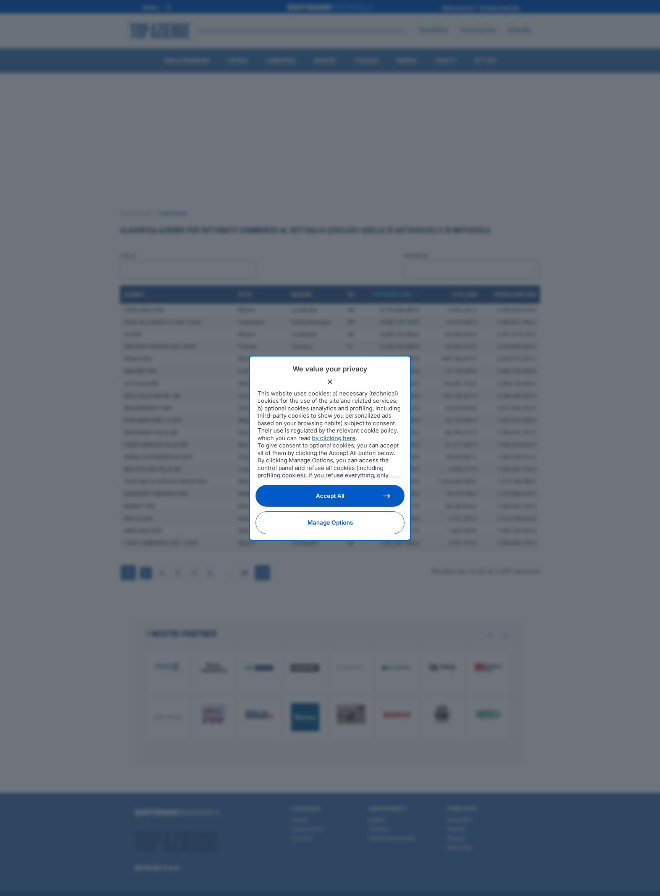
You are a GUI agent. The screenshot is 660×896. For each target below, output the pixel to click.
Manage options (330, 522)
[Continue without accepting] (330, 382)
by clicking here (334, 438)
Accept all (330, 495)
